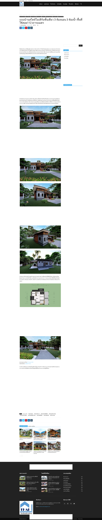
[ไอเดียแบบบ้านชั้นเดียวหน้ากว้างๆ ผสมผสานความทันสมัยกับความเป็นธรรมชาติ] (40, 445)
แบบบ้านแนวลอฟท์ (60, 16)
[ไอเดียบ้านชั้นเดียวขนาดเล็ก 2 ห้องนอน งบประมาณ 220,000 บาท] (44, 484)
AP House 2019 (30, 362)
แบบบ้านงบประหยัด (31, 14)
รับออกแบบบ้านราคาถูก (52, 413)
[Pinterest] (71, 504)
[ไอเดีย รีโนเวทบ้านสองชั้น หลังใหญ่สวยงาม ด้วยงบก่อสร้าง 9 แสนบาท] (44, 478)
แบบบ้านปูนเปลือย (33, 16)
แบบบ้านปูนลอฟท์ (46, 415)
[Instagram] (68, 504)
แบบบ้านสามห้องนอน (49, 16)
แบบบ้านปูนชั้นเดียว (39, 415)
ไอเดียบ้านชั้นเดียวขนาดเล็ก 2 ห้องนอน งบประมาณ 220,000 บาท (53, 483)
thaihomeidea (23, 25)
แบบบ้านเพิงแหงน (55, 16)
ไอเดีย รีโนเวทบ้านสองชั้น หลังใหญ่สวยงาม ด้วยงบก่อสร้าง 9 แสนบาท (53, 477)
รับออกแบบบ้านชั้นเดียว (44, 413)
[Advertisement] (51, 10)
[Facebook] (64, 504)
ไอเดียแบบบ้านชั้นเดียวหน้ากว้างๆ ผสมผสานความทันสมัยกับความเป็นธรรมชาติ (40, 452)
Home (26, 0)
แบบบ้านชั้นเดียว (28, 16)
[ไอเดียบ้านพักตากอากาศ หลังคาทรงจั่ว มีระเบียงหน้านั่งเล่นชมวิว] (54, 433)
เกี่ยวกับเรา (77, 4)
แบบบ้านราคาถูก (39, 16)
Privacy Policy (30, 0)
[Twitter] (74, 504)
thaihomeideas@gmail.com (45, 506)
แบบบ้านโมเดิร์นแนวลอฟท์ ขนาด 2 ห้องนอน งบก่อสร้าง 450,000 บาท (54, 489)
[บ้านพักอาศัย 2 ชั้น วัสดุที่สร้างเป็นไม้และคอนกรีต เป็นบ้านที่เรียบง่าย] (25, 445)
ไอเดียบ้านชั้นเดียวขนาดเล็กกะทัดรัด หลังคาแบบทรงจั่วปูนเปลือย (31, 489)
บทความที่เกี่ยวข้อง (23, 426)
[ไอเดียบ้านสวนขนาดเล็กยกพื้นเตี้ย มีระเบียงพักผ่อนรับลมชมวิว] (54, 445)
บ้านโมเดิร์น (59, 4)
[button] (81, 4)
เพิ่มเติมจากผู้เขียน (31, 426)
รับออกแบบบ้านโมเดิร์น (23, 415)
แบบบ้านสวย (46, 4)
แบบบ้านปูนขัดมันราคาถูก (31, 415)
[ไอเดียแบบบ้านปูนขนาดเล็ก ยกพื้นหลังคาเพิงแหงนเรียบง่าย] (22, 484)
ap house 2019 (25, 413)
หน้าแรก (40, 4)
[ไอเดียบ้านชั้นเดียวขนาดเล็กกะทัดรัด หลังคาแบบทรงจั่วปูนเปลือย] (40, 433)
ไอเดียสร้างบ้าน (28, 363)
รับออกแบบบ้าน (30, 413)
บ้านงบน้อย (65, 4)
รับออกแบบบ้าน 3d (37, 413)
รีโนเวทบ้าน (71, 4)
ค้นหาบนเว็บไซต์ (21, 0)
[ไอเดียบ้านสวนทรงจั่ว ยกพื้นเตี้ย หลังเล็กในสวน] (25, 433)
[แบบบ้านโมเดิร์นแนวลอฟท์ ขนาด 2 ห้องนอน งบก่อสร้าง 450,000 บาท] (44, 490)
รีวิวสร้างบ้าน (52, 4)
